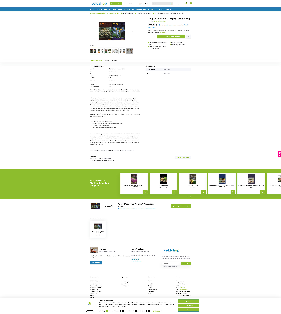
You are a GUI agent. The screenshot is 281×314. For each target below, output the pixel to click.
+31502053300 (135, 259)
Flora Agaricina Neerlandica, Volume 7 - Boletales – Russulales (222, 186)
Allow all (188, 301)
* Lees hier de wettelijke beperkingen (169, 266)
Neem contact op (96, 262)
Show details (156, 311)
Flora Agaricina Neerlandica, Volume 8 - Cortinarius (251, 185)
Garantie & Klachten (94, 282)
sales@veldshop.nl (136, 261)
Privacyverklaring (94, 289)
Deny (188, 309)
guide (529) (111, 150)
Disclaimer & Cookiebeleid (96, 291)
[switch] (122, 311)
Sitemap (92, 297)
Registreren (124, 280)
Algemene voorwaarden (95, 287)
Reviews (106, 60)
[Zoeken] (171, 3)
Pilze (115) (130, 150)
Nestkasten (99, 9)
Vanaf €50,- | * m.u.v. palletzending (104, 13)
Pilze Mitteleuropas (193, 185)
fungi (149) (96, 150)
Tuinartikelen (107, 9)
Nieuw (144, 9)
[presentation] (90, 31)
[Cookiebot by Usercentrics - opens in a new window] (89, 311)
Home (91, 15)
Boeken (114, 9)
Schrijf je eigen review (183, 157)
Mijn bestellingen (125, 282)
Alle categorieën (115, 3)
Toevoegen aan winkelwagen (172, 36)
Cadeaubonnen (168, 9)
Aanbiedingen (151, 9)
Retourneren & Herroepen (96, 285)
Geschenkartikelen (129, 9)
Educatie (120, 9)
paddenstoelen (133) (121, 150)
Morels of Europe (163, 185)
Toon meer (162, 32)
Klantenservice (132, 3)
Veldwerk (92, 9)
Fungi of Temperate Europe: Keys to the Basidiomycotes (134, 186)
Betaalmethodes (94, 280)
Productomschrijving (96, 60)
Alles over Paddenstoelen (160, 21)
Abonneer (186, 263)
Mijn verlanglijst (124, 285)
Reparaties (159, 9)
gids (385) (103, 150)
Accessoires (114, 60)
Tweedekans (138, 9)
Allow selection (189, 305)
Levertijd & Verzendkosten (96, 283)
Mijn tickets (123, 283)
